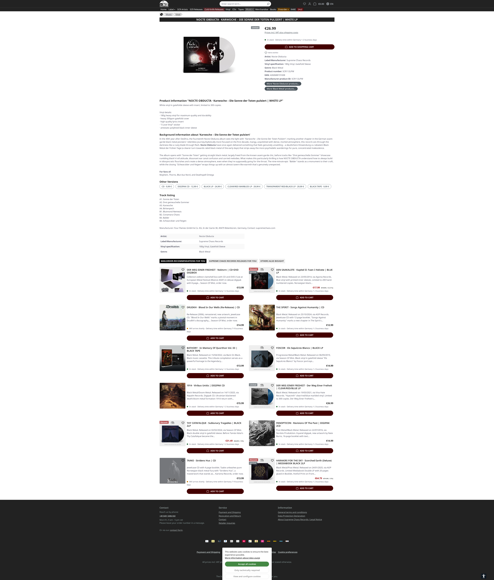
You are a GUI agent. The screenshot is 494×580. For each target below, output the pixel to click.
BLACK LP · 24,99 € (213, 186)
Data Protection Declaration (291, 515)
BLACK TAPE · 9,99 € (319, 186)
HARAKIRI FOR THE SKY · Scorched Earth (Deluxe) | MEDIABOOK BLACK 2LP (304, 462)
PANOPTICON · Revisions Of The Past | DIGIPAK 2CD (303, 424)
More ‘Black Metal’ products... (281, 88)
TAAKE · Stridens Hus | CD (201, 460)
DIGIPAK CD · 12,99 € (188, 186)
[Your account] (309, 4)
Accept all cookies (247, 564)
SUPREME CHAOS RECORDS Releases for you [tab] (233, 261)
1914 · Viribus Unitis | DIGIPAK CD (206, 385)
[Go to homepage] (164, 4)
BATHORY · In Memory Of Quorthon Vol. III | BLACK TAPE (212, 349)
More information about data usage (242, 557)
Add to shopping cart (301, 46)
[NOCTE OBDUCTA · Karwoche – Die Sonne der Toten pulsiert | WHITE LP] (209, 53)
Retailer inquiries (227, 523)
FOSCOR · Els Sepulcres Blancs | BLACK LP (299, 347)
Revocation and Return (230, 515)
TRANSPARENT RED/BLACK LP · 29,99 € (285, 186)
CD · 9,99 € (167, 186)
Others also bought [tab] (272, 261)
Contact (222, 519)
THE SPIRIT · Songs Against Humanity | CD (300, 307)
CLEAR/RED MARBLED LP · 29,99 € (244, 186)
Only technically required (247, 570)
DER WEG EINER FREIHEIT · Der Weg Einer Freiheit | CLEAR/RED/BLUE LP (304, 387)
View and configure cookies (247, 576)
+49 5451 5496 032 (167, 516)
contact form (176, 530)
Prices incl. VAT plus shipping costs (281, 32)
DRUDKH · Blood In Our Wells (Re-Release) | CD (213, 307)
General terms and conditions (292, 512)
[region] (209, 53)
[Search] (268, 3)
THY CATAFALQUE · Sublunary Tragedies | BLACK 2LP (214, 424)
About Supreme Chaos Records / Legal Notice (300, 519)
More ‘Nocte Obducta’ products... (283, 83)
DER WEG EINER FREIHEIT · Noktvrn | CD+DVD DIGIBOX (213, 271)
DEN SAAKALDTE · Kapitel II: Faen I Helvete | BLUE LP (304, 271)
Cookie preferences (287, 552)
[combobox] (242, 3)
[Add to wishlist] (182, 269)
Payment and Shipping (230, 512)
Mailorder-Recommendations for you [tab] (183, 261)
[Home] (161, 14)
